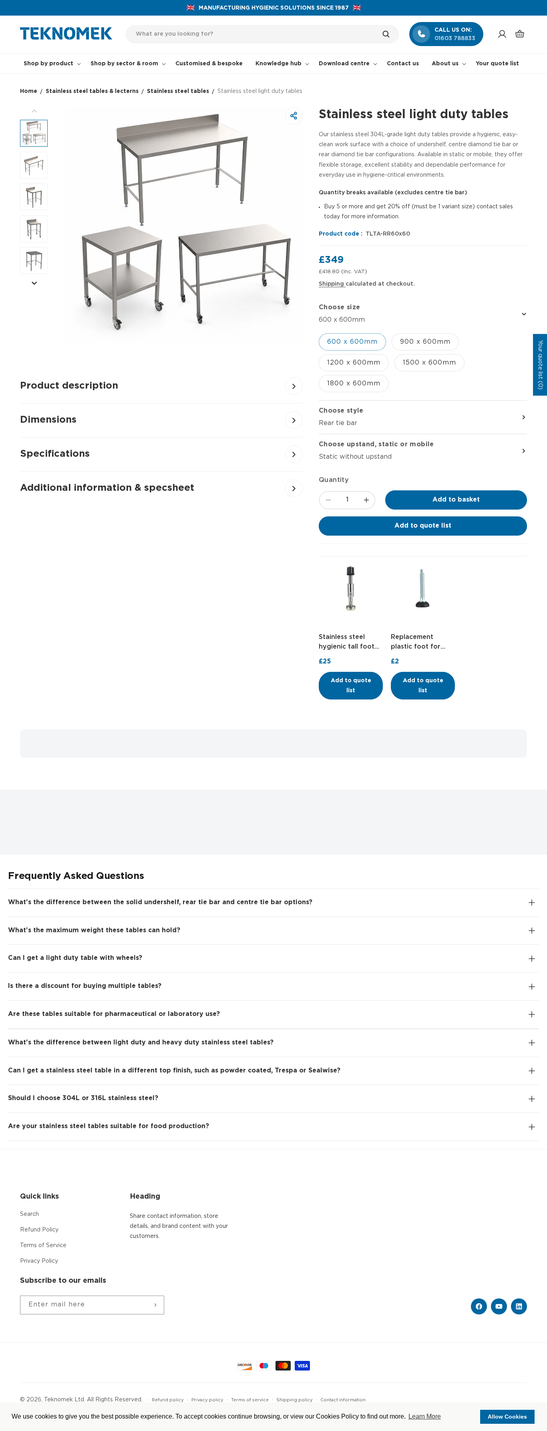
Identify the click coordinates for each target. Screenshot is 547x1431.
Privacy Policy (39, 1261)
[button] (520, 34)
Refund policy (168, 1400)
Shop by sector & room (124, 63)
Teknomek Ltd (64, 1399)
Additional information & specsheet (107, 488)
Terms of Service (43, 1245)
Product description (69, 385)
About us (445, 63)
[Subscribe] (155, 1305)
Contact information (343, 1400)
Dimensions (48, 419)
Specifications (55, 453)
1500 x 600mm (429, 363)
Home (28, 91)
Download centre (344, 63)
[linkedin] (519, 1306)
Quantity (334, 480)
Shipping (332, 284)
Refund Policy (39, 1229)
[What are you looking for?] (390, 34)
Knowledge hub (278, 63)
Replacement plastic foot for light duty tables (417, 643)
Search (29, 1214)
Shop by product (48, 63)
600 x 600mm (352, 342)
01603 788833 (454, 38)
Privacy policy (207, 1400)
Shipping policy (294, 1400)
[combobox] (262, 34)
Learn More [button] (424, 1416)
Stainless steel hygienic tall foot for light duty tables (346, 643)
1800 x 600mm (353, 384)
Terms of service (250, 1400)
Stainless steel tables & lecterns (92, 91)
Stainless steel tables (178, 91)
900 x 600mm (425, 342)
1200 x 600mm (353, 363)
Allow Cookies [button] (507, 1416)
